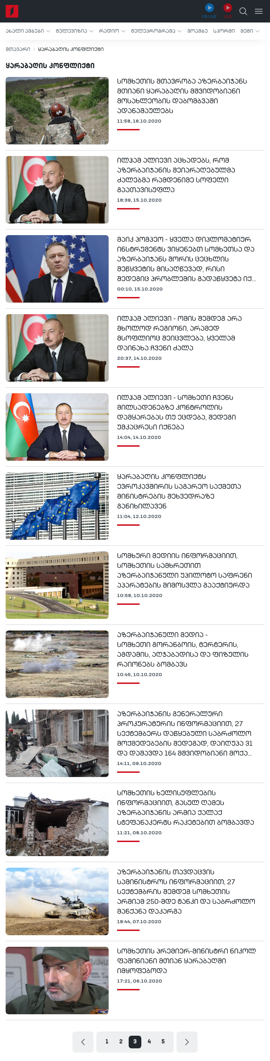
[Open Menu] (258, 11)
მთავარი (18, 49)
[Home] (12, 11)
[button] (28, 31)
